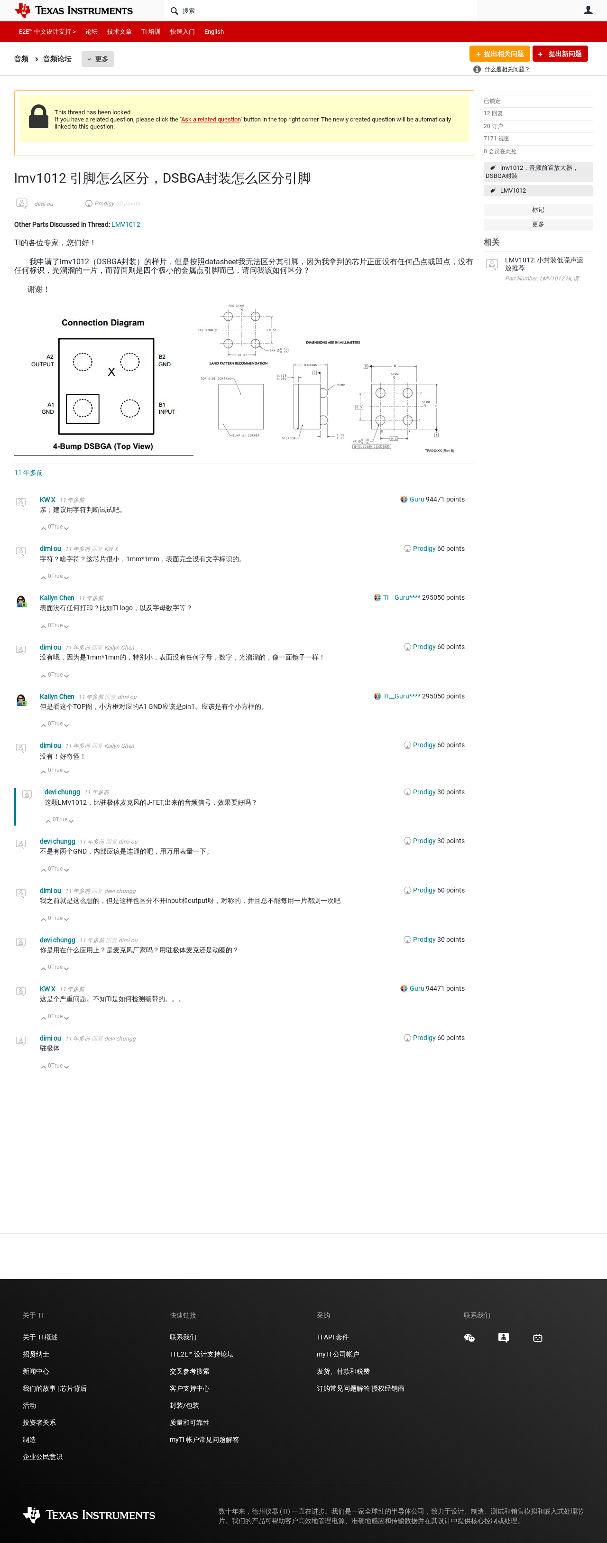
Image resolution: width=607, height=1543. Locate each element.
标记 (538, 209)
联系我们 (183, 1337)
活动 (29, 1405)
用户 (588, 10)
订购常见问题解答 (343, 1388)
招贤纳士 (36, 1354)
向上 (44, 529)
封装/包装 (184, 1405)
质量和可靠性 (190, 1422)
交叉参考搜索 (190, 1371)
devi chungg (63, 792)
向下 (67, 529)
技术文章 (119, 31)
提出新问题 (564, 53)
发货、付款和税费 (343, 1371)
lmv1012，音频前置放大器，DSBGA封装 (532, 171)
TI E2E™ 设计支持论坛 (202, 1354)
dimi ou (43, 204)
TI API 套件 (333, 1337)
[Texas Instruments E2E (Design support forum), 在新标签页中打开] (503, 1341)
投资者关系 (39, 1422)
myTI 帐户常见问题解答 (204, 1439)
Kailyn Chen (58, 598)
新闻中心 (36, 1371)
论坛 (91, 31)
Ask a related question (210, 119)
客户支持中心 (190, 1388)
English (214, 31)
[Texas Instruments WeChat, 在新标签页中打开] (469, 1341)
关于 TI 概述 (40, 1337)
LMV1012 (513, 190)
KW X (48, 499)
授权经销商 (388, 1388)
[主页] (80, 10)
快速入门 (182, 31)
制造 (29, 1439)
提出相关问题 (504, 53)
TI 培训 (151, 31)
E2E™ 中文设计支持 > (47, 31)
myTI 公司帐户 (338, 1354)
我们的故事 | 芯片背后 (55, 1388)
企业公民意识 (43, 1456)
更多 (102, 59)
